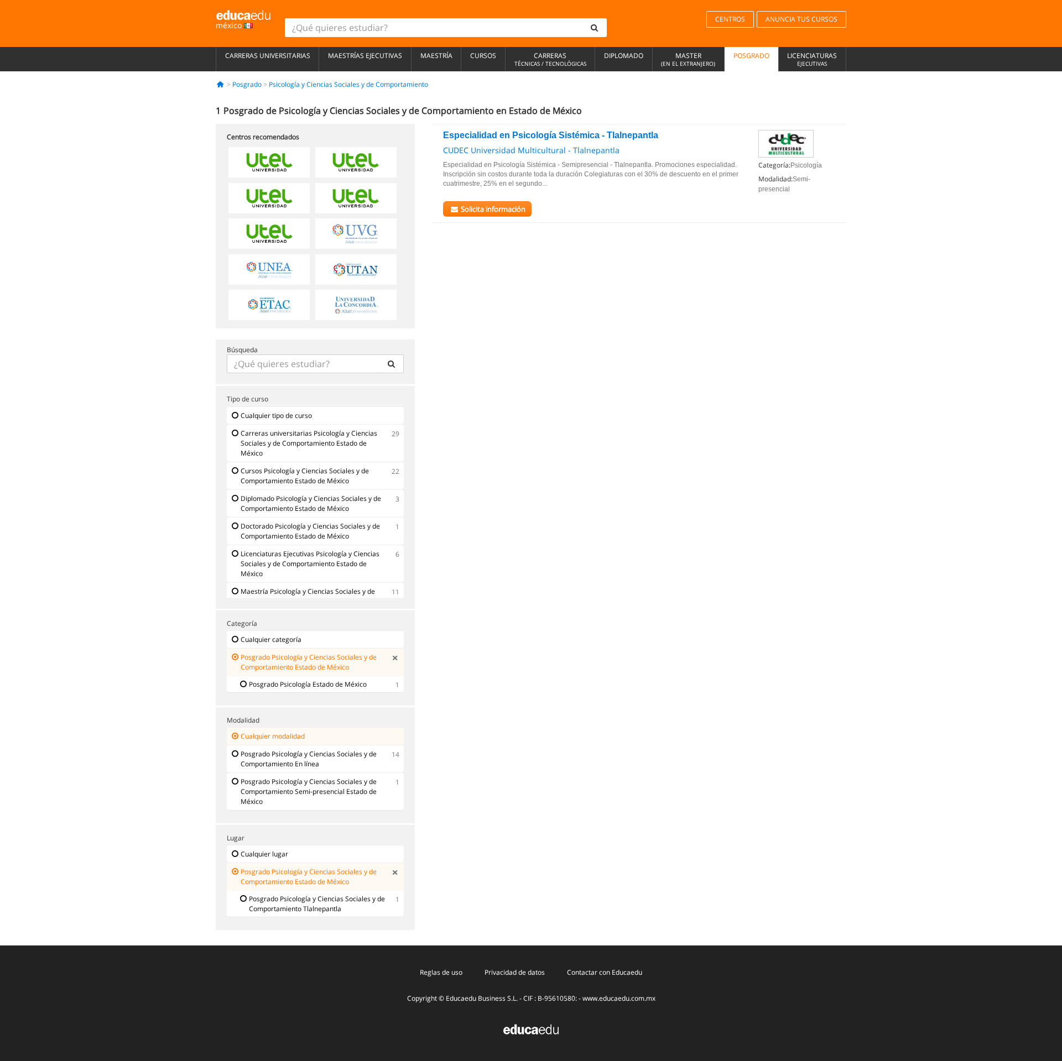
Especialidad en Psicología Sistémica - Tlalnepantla (550, 135)
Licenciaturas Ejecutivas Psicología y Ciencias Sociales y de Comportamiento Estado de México (310, 563)
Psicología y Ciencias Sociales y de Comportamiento (348, 84)
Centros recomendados (263, 137)
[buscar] (594, 27)
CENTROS (730, 19)
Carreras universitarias (267, 55)
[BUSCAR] (391, 363)
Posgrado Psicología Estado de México (308, 684)
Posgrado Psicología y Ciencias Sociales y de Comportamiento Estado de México (309, 662)
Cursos (483, 55)
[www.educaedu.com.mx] (531, 1028)
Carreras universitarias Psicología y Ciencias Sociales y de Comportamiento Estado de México (309, 443)
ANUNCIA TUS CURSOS (801, 19)
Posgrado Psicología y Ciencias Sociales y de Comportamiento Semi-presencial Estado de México (309, 791)
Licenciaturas (812, 59)
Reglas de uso (441, 972)
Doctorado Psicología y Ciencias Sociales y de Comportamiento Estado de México (310, 531)
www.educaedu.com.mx (618, 998)
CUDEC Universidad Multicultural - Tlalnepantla (531, 150)
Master (688, 59)
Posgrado (751, 55)
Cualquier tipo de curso (276, 415)
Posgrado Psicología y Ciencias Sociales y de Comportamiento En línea (309, 759)
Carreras (550, 59)
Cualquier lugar (264, 854)
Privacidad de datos (515, 972)
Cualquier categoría (271, 639)
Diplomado (623, 55)
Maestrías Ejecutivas (365, 55)
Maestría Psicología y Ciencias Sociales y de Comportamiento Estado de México (308, 596)
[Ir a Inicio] (220, 84)
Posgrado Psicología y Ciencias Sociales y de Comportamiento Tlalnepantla (317, 903)
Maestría (436, 55)
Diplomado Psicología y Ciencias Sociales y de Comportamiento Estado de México (311, 503)
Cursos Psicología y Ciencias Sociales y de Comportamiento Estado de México (305, 475)
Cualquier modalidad (273, 736)
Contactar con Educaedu (604, 972)
